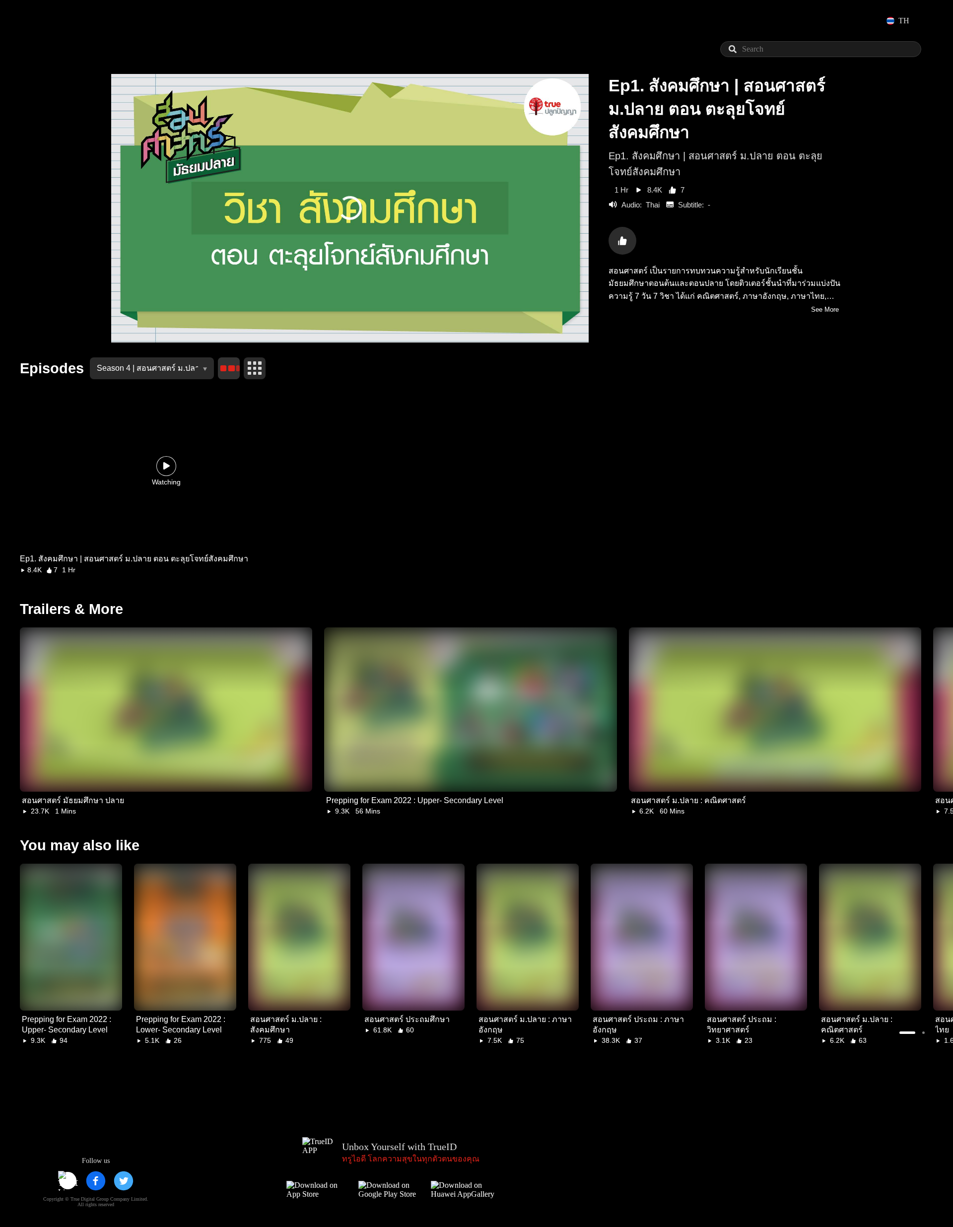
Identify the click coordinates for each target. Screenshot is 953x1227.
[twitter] (124, 1181)
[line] (68, 1181)
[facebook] (96, 1181)
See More (825, 309)
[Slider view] (229, 368)
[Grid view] (255, 368)
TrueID (61, 20)
